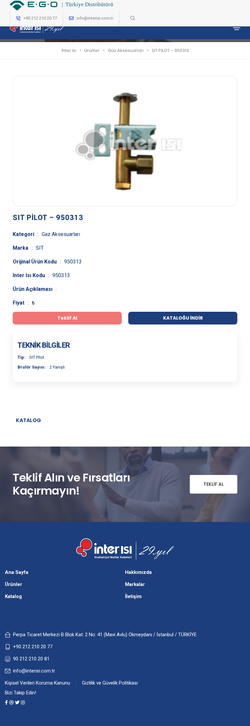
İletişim (133, 596)
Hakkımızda (138, 572)
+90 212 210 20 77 (32, 647)
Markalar (135, 584)
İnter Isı (69, 50)
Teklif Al (213, 484)
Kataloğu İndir (183, 318)
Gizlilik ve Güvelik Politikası (110, 683)
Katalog (28, 420)
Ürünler (92, 50)
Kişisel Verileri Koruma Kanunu (37, 683)
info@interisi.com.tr (94, 18)
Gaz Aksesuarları (126, 50)
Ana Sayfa (16, 572)
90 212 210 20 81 (31, 659)
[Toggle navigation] (236, 27)
